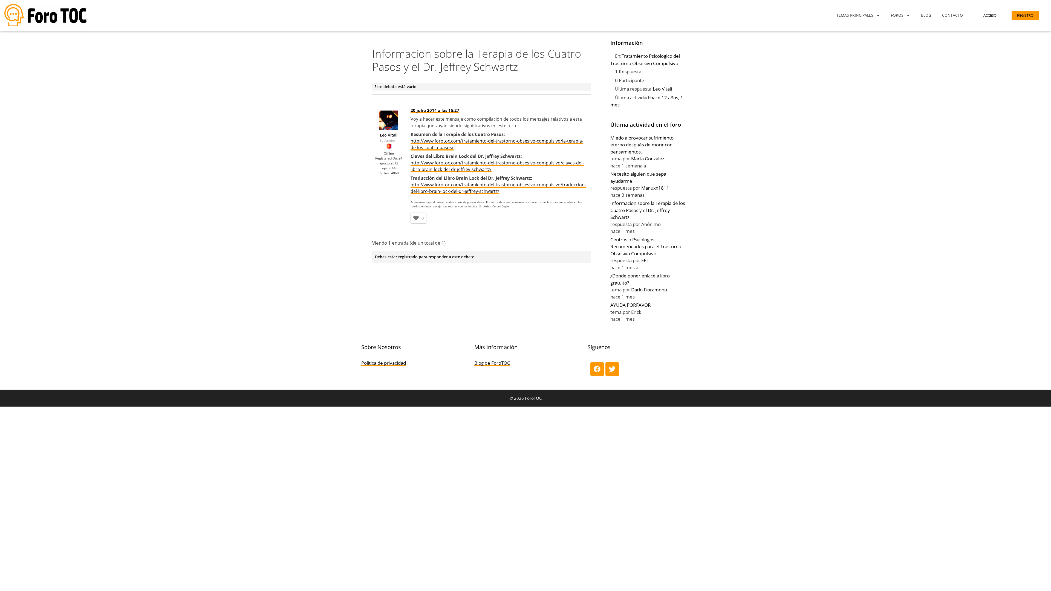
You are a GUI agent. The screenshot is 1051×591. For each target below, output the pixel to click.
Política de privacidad (383, 363)
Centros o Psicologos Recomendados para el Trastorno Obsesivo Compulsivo (645, 246)
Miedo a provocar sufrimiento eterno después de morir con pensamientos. (642, 145)
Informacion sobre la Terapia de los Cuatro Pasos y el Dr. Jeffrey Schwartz (647, 210)
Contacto (952, 15)
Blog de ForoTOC (492, 363)
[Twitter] (612, 369)
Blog (926, 15)
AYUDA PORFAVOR (630, 305)
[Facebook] (597, 369)
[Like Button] (416, 218)
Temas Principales (854, 15)
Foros (897, 15)
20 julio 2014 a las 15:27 (435, 110)
